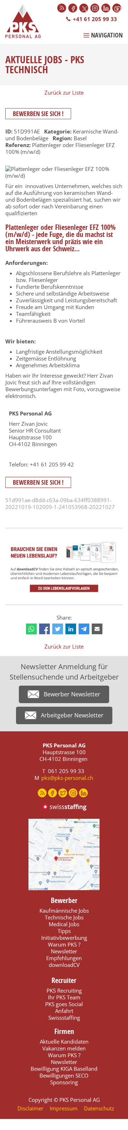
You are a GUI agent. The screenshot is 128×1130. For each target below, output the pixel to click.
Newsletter (64, 951)
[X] (83, 8)
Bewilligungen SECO (64, 1075)
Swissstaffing (64, 1017)
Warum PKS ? (64, 944)
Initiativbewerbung (64, 937)
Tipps (64, 930)
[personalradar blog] (42, 792)
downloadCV (64, 964)
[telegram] (84, 629)
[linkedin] (70, 629)
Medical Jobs (64, 924)
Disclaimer (30, 1108)
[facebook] (44, 629)
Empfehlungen (64, 958)
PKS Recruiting (64, 990)
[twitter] (57, 629)
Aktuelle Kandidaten (64, 1041)
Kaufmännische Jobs (64, 910)
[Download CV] (64, 567)
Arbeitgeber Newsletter (72, 715)
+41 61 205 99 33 (95, 18)
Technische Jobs (64, 917)
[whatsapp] (31, 629)
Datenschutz (99, 1108)
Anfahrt (64, 1010)
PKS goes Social (64, 1004)
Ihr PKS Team (64, 997)
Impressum (64, 1108)
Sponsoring (64, 1082)
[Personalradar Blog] (61, 8)
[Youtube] (116, 8)
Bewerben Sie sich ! (38, 113)
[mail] (97, 629)
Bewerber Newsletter (72, 694)
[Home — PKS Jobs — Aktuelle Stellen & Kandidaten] (26, 21)
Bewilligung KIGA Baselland (64, 1068)
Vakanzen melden (64, 1048)
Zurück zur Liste (64, 92)
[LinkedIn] (105, 8)
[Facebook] (72, 8)
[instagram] (73, 792)
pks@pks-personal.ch (67, 777)
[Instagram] (94, 8)
